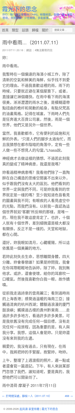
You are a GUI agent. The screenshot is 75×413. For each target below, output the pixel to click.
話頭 (25, 30)
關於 (45, 30)
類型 (15, 30)
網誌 (29, 50)
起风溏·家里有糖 (29, 409)
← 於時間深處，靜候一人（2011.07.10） (27, 396)
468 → (69, 396)
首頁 (5, 30)
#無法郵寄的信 (43, 50)
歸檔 (35, 30)
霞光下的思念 (19, 9)
